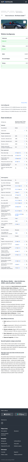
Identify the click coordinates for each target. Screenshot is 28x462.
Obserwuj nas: (4, 419)
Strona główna (4, 431)
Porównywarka (4, 443)
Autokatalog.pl (4, 369)
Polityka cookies (4, 454)
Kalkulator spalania (17, 446)
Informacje (4, 449)
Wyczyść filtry (24, 102)
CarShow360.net (17, 441)
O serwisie (3, 452)
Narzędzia (3, 438)
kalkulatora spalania (14, 345)
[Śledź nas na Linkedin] (2, 423)
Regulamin (16, 452)
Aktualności (16, 431)
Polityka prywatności (18, 454)
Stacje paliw (16, 443)
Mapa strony (4, 428)
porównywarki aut (19, 315)
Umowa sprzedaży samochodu (4, 434)
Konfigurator (3, 441)
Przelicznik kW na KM (5, 446)
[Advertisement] (14, 7)
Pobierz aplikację (4, 410)
